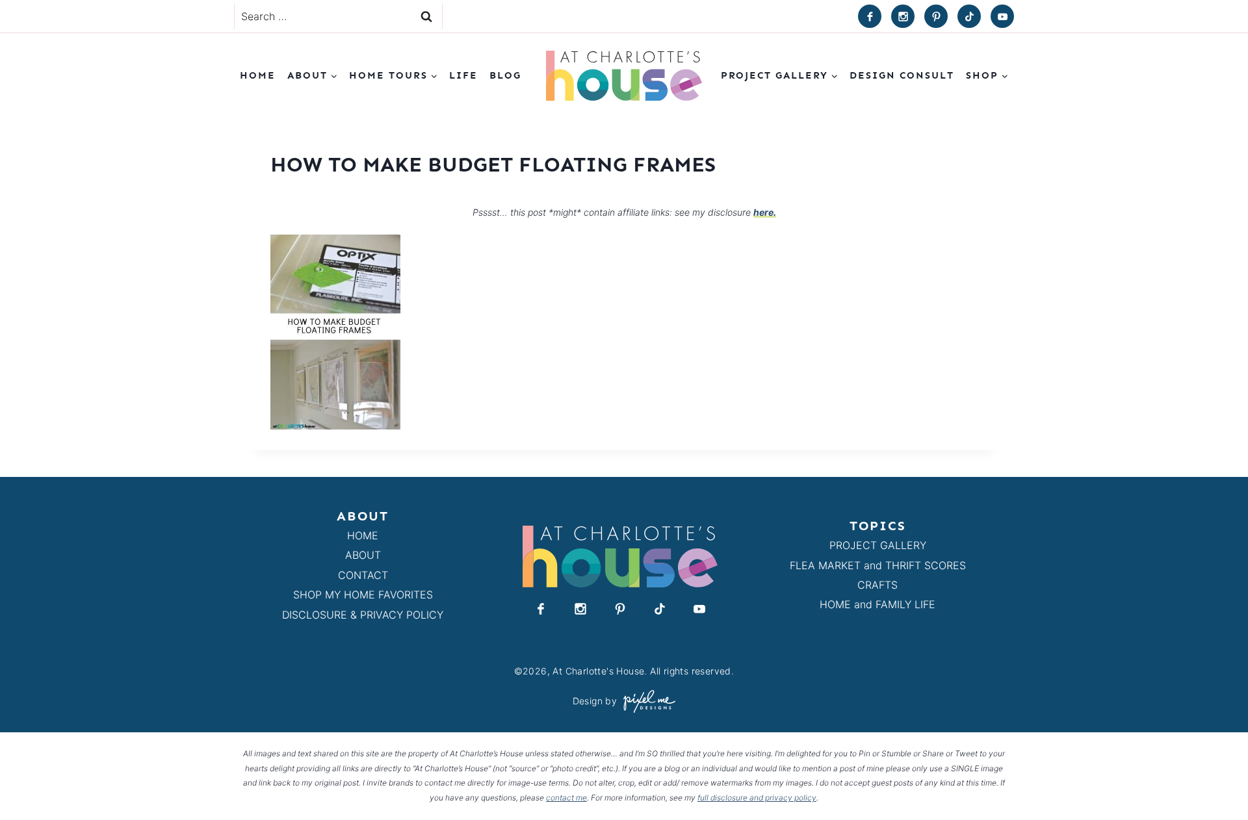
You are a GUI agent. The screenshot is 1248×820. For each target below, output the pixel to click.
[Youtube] (1002, 16)
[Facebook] (869, 16)
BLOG (505, 75)
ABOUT (363, 554)
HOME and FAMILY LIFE (877, 604)
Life (463, 75)
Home (258, 75)
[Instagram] (903, 16)
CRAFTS (877, 584)
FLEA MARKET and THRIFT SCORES (878, 565)
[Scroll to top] (1214, 780)
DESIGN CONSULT (902, 75)
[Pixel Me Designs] (646, 701)
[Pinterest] (936, 16)
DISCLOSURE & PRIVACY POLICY (362, 614)
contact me (566, 797)
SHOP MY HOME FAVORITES (363, 594)
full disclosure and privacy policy (756, 797)
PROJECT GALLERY (877, 545)
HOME (362, 535)
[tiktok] (969, 16)
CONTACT (363, 575)
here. (764, 212)
